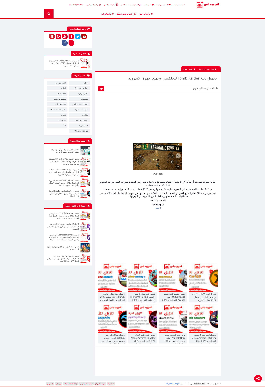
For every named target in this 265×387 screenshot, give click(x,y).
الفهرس (50, 383)
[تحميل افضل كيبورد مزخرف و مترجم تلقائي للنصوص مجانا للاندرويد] (85, 150)
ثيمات (63, 114)
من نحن (59, 383)
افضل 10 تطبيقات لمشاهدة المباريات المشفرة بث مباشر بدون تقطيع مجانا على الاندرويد (63, 226)
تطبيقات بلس (60, 104)
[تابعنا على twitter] (78, 36)
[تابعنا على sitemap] (65, 36)
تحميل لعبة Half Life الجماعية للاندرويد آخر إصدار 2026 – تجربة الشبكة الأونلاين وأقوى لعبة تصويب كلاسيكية (63, 183)
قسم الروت (83, 125)
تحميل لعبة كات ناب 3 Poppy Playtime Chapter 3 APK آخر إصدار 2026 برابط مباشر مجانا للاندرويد (143, 338)
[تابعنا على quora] (58, 36)
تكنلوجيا (85, 114)
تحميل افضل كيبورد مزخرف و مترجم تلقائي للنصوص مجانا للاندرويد (65, 150)
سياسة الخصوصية (86, 383)
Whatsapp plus (81, 130)
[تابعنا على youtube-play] (84, 36)
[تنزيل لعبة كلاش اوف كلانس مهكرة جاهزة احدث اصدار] (85, 247)
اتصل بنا (111, 383)
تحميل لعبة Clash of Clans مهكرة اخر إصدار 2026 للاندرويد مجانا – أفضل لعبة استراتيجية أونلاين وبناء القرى (64, 216)
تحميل (158, 207)
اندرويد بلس (179, 4)
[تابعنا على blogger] (71, 43)
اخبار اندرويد (61, 82)
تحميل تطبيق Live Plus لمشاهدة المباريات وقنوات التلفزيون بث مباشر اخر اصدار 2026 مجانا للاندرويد (63, 258)
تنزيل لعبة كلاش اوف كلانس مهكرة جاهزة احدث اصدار (63, 248)
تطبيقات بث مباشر (129, 4)
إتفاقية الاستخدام (70, 383)
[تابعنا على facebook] (65, 43)
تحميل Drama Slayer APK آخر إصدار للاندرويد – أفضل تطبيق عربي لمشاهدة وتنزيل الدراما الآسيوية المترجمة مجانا (64, 237)
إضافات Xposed (81, 88)
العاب (191, 69)
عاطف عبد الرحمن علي (206, 69)
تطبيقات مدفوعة (81, 109)
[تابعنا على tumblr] (71, 36)
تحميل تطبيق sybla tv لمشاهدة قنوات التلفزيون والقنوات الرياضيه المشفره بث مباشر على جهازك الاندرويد (63, 172)
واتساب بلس (92, 4)
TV (65, 125)
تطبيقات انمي (110, 4)
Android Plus (207, 4)
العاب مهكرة (162, 4)
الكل (86, 82)
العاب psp (62, 93)
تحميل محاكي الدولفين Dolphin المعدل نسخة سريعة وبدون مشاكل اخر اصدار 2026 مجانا (113, 338)
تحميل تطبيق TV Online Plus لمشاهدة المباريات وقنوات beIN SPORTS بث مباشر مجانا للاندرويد (64, 63)
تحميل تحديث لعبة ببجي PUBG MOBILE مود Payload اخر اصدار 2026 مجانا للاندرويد (173, 297)
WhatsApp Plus (76, 4)
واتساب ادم (106, 13)
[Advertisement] (158, 44)
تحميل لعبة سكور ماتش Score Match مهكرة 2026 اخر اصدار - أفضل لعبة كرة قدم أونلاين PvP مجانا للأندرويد (112, 297)
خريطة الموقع (100, 383)
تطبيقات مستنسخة (58, 109)
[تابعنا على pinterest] (52, 36)
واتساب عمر (144, 13)
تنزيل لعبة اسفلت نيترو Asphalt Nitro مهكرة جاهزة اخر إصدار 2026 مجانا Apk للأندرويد (175, 338)
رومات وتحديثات (81, 120)
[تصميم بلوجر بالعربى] (172, 384)
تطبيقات (147, 4)
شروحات (62, 120)
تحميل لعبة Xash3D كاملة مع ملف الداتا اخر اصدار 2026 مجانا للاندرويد (204, 297)
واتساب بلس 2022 (125, 13)
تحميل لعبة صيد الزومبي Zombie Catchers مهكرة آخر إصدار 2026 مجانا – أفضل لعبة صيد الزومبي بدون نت (204, 338)
